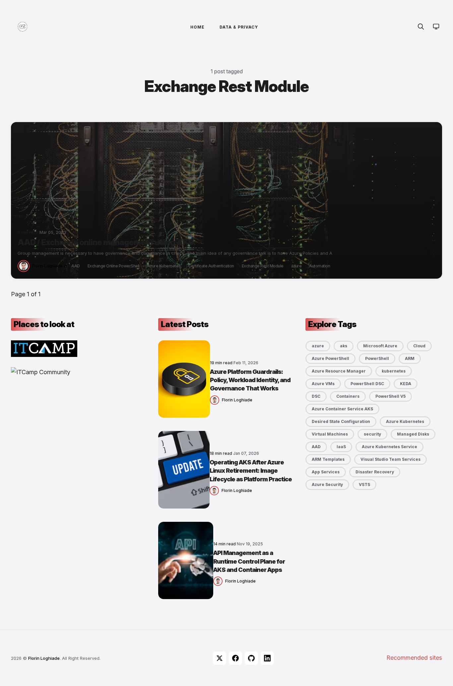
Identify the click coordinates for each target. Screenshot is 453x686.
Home (197, 27)
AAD (75, 265)
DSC (316, 396)
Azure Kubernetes (164, 265)
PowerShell (377, 358)
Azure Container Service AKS (342, 408)
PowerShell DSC (367, 383)
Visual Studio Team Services (390, 459)
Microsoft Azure (380, 345)
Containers (347, 396)
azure (296, 265)
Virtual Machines (330, 434)
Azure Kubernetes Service (389, 446)
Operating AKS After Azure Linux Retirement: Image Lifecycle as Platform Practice (251, 470)
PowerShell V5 (390, 396)
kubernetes (394, 371)
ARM (410, 358)
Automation (319, 265)
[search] (421, 26)
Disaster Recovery (375, 471)
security (372, 434)
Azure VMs (323, 383)
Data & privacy (239, 27)
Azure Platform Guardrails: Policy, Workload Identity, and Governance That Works (250, 380)
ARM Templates (328, 459)
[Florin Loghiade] (25, 265)
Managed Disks (413, 434)
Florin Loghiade (47, 265)
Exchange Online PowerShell (114, 265)
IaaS (341, 446)
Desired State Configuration (341, 421)
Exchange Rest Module (263, 265)
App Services (326, 471)
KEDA (405, 383)
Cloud (419, 345)
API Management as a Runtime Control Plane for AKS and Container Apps (249, 561)
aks (343, 345)
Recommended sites (414, 657)
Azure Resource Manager (339, 371)
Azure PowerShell (330, 358)
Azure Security (327, 484)
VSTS (364, 484)
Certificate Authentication (211, 265)
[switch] (436, 27)
